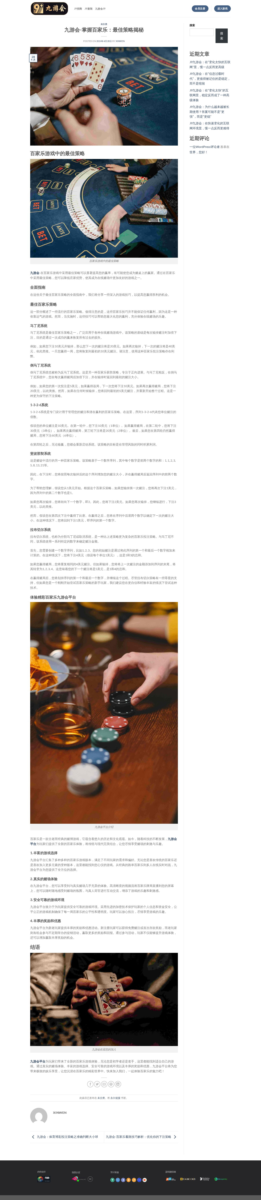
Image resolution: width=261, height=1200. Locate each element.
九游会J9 (100, 8)
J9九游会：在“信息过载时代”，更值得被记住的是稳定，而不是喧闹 (210, 78)
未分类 (104, 24)
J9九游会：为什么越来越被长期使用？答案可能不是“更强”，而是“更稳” (209, 111)
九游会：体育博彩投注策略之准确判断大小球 (67, 1136)
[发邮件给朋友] (104, 1084)
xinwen (120, 41)
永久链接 (115, 1097)
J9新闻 (88, 8)
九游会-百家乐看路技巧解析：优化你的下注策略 (139, 1136)
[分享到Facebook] (90, 1084)
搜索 (192, 25)
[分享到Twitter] (97, 1084)
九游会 (34, 273)
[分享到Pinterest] (111, 1084)
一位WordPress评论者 (205, 146)
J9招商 (78, 8)
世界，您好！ (199, 152)
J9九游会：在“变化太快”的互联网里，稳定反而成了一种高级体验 (209, 95)
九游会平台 (37, 1061)
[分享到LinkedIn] (118, 1084)
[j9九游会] (49, 8)
